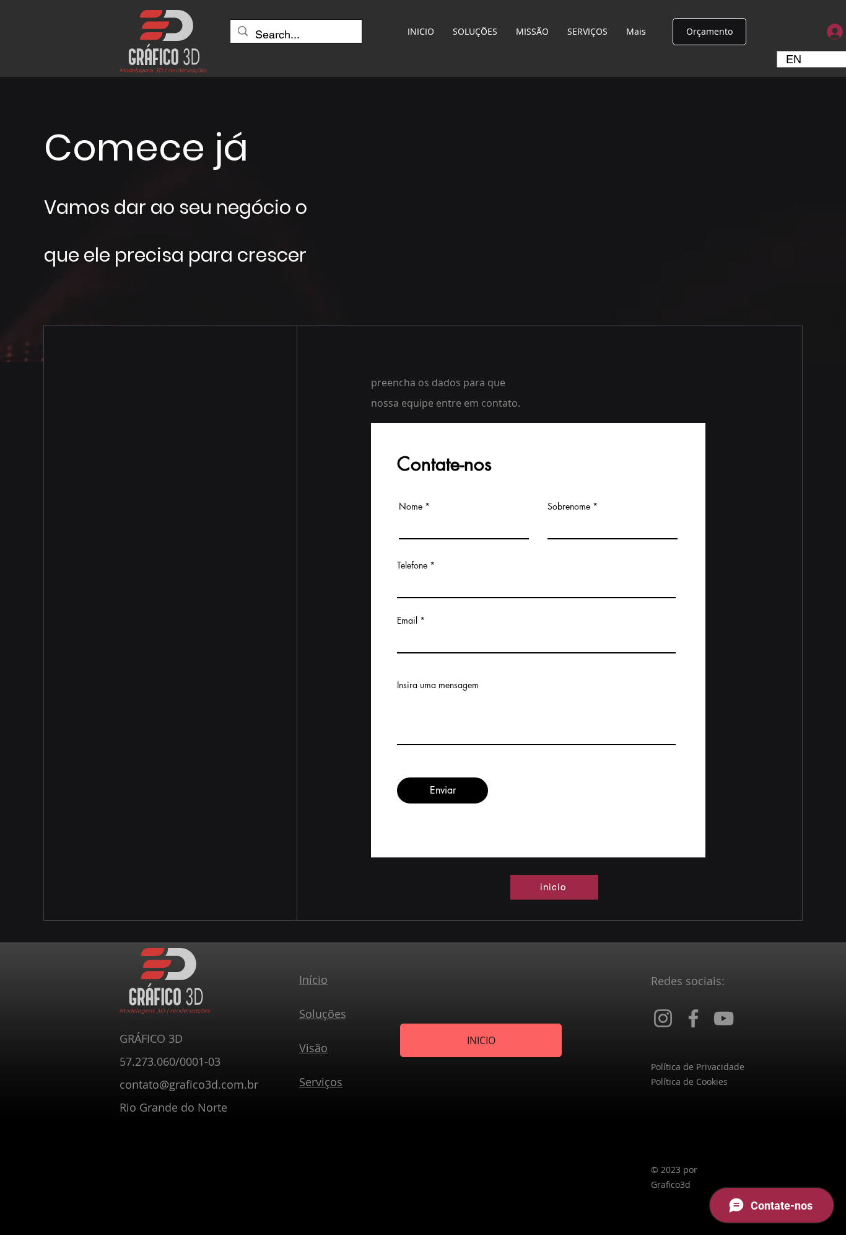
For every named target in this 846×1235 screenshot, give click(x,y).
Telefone (412, 565)
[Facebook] (693, 1018)
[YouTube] (724, 1018)
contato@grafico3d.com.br (189, 1084)
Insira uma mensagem (438, 685)
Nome (410, 506)
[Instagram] (663, 1018)
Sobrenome (568, 506)
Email (407, 620)
